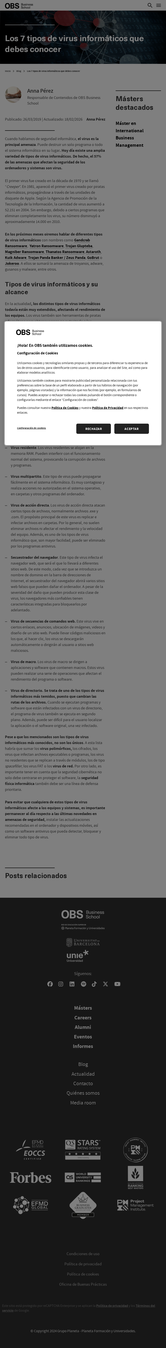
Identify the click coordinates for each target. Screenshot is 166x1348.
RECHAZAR (93, 428)
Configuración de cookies (31, 427)
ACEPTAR (131, 428)
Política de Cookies (64, 408)
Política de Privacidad (107, 408)
